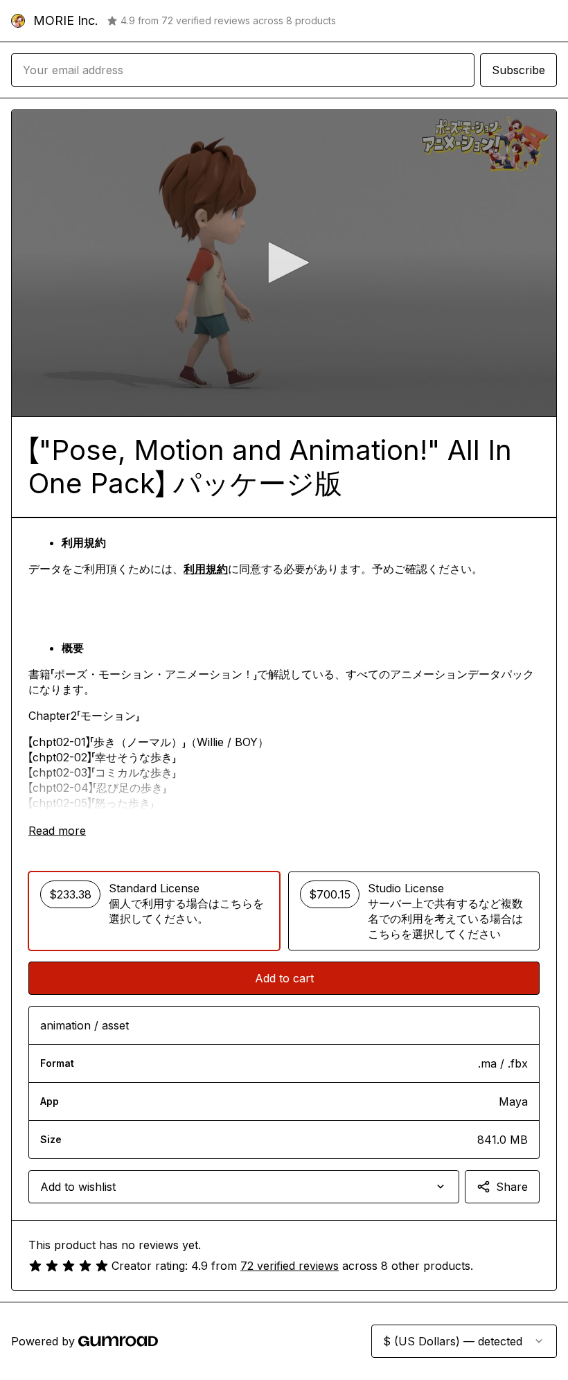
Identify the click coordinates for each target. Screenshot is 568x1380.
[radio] (154, 911)
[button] (284, 262)
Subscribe (518, 70)
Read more (57, 831)
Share (512, 1187)
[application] (284, 263)
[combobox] (243, 1186)
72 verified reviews (289, 1266)
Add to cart (284, 978)
